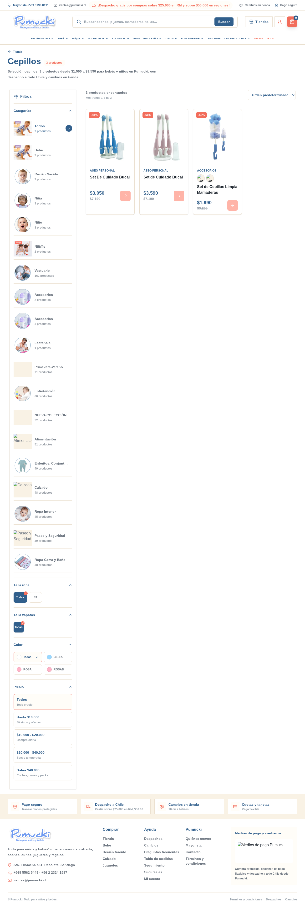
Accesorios (96, 38)
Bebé (61, 38)
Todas (20, 597)
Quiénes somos (198, 839)
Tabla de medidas (158, 859)
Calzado (171, 38)
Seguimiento (154, 865)
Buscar (224, 22)
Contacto (193, 852)
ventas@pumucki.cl (72, 5)
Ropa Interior (190, 38)
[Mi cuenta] (279, 21)
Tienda (17, 51)
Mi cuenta (152, 879)
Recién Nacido (40, 38)
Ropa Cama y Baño (145, 38)
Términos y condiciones (196, 861)
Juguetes (214, 38)
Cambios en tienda (257, 5)
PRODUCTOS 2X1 (264, 38)
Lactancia (119, 38)
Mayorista (194, 845)
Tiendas (262, 22)
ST (35, 597)
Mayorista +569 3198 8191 (31, 5)
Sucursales (153, 872)
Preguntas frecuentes (161, 852)
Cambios (151, 845)
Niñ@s (76, 38)
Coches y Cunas (235, 38)
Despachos (153, 839)
